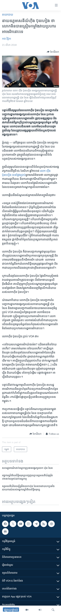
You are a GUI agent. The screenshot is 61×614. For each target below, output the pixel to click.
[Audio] (40, 610)
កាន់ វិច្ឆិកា (6, 38)
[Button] (53, 52)
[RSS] (43, 524)
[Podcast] (51, 524)
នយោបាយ (7, 14)
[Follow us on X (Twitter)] (13, 524)
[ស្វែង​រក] (53, 610)
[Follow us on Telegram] (36, 524)
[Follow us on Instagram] (28, 524)
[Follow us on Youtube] (20, 524)
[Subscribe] (5, 531)
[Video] (27, 610)
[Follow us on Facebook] (5, 524)
